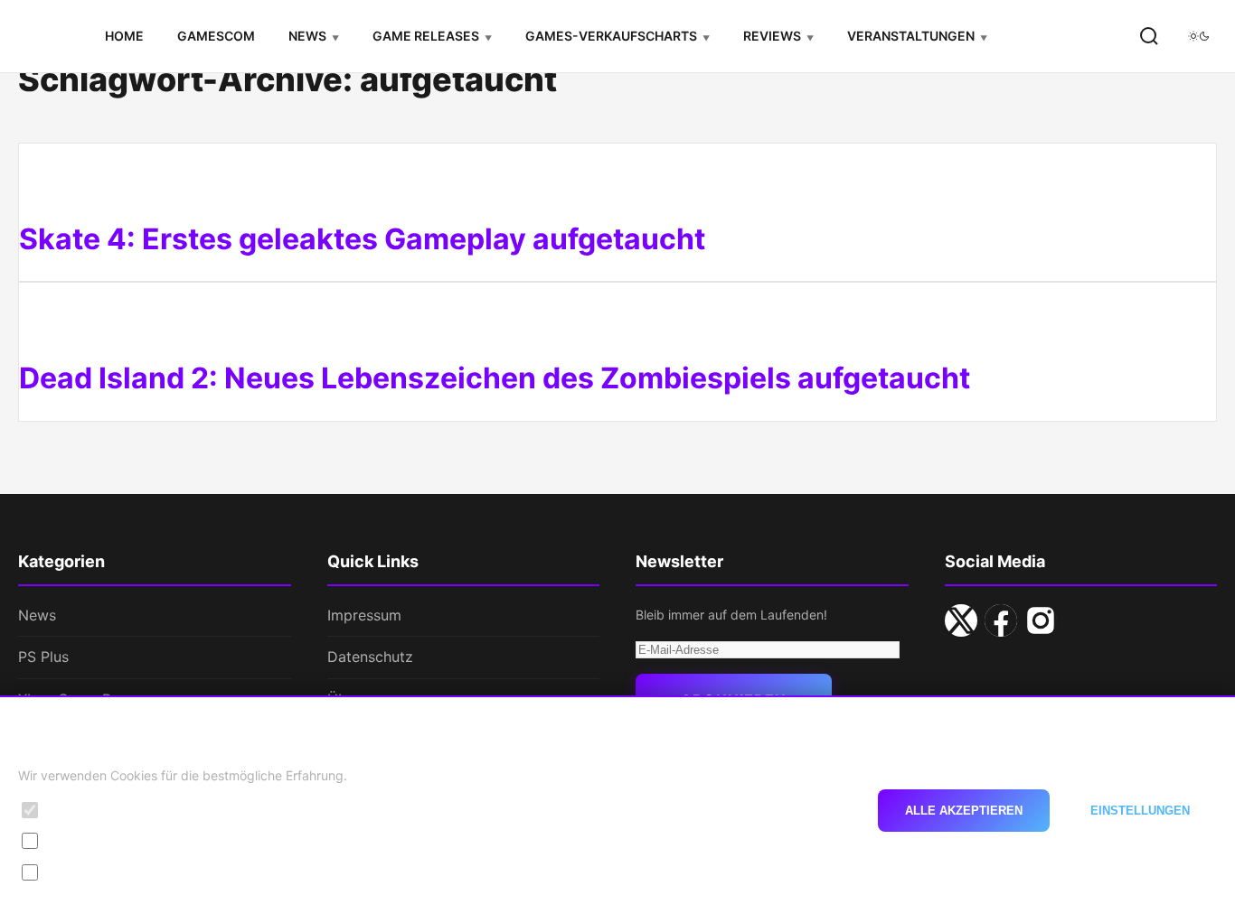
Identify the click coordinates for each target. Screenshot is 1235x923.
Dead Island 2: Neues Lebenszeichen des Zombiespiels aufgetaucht (494, 378)
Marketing (79, 871)
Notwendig (82, 809)
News (307, 35)
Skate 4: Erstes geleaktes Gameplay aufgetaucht (362, 238)
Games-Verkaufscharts (611, 35)
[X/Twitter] (961, 620)
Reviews (772, 35)
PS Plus (43, 657)
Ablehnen (803, 809)
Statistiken (81, 840)
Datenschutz (370, 657)
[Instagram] (1040, 620)
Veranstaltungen (911, 35)
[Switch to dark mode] (1199, 36)
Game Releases (425, 35)
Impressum (364, 615)
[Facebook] (1001, 620)
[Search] (1149, 36)
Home (124, 35)
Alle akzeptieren (964, 809)
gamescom (216, 35)
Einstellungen (1140, 809)
